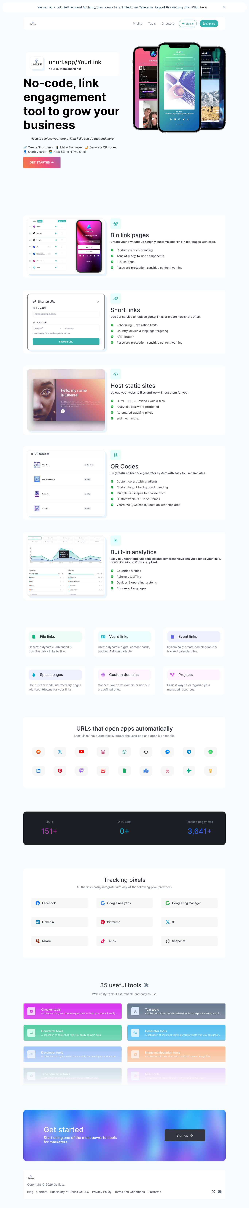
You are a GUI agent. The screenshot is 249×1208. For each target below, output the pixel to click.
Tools (152, 23)
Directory (168, 23)
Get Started (40, 162)
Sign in (189, 23)
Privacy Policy (102, 1192)
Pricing (137, 23)
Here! (203, 7)
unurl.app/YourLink (75, 62)
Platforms (154, 1192)
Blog (30, 1192)
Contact (41, 1192)
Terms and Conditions (129, 1192)
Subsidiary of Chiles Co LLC (69, 1192)
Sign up (210, 23)
